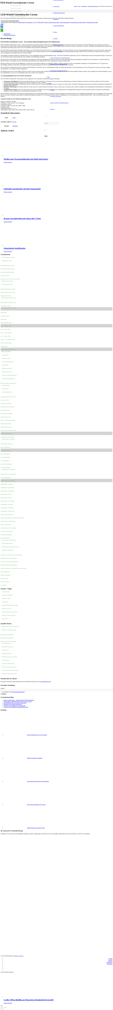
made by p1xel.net (18, 956)
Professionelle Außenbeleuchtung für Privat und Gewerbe (18, 701)
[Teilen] (4, 1007)
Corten (14, 117)
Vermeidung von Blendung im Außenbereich (14, 705)
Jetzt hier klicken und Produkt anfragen (10, 21)
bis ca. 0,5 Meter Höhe (38, 22)
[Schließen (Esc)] (5, 1007)
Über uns (110, 961)
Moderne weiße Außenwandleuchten (13, 704)
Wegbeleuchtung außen (92, 22)
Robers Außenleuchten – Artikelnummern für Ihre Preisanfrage (19, 700)
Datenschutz (109, 962)
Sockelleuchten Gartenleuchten (78, 22)
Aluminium (15, 126)
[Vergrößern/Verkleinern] (1, 1007)
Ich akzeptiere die (13, 692)
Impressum (109, 964)
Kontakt (110, 960)
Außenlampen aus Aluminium (25, 22)
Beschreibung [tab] (7, 33)
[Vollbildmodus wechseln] (2, 1007)
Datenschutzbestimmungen (17, 692)
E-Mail (3, 688)
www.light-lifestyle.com (45, 681)
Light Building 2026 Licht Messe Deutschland (15, 703)
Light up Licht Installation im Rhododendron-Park (16, 707)
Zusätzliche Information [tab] (9, 35)
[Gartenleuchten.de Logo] (27, 8)
